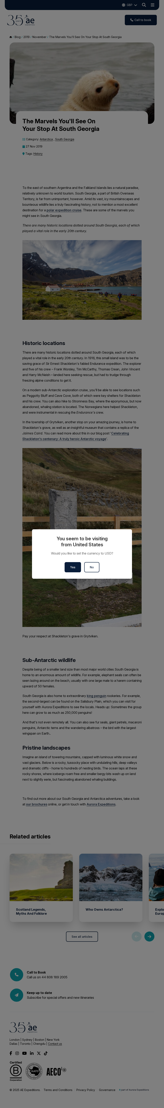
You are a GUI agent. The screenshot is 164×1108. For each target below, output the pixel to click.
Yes (72, 567)
